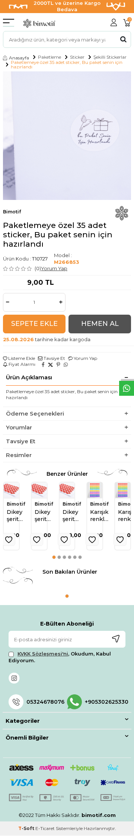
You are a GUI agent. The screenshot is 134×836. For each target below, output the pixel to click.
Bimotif (12, 212)
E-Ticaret (45, 828)
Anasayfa (19, 57)
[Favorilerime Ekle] (8, 539)
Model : (66, 258)
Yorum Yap (54, 268)
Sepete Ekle (34, 324)
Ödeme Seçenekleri (35, 413)
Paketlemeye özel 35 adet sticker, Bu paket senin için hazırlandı (66, 64)
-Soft (26, 828)
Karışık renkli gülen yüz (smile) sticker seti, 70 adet (99, 516)
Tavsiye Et (53, 358)
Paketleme (49, 57)
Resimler (19, 455)
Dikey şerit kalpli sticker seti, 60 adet (16, 516)
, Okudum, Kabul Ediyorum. (60, 657)
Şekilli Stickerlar (110, 57)
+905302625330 (105, 701)
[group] (67, 135)
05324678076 (45, 701)
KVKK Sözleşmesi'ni (42, 654)
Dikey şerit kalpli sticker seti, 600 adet (44, 516)
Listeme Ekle (21, 358)
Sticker (77, 57)
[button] (54, 557)
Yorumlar (19, 427)
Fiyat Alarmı (21, 364)
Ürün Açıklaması (29, 377)
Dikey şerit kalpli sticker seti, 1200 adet (72, 516)
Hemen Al (100, 324)
